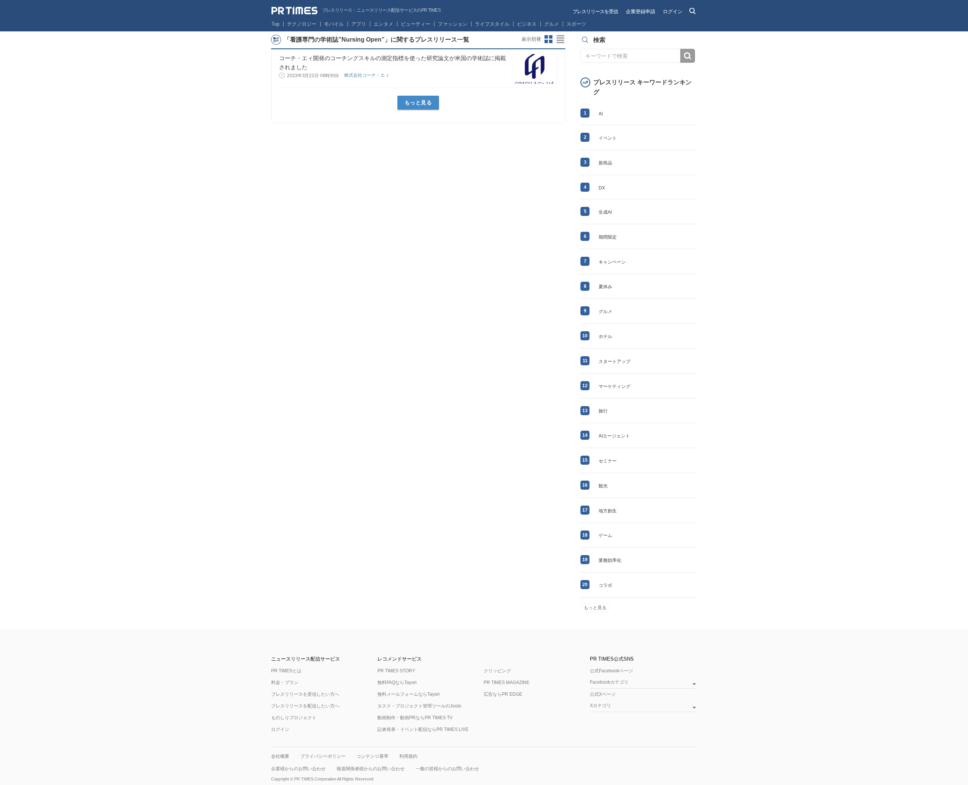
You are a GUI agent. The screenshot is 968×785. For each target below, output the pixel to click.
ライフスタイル (492, 24)
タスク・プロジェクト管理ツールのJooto (419, 706)
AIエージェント (614, 436)
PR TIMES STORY (396, 670)
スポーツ (576, 24)
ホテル (605, 336)
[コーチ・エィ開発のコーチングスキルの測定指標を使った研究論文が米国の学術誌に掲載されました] (534, 69)
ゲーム (605, 535)
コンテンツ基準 (372, 756)
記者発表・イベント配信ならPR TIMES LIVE (422, 729)
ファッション (452, 24)
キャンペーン (612, 262)
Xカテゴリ (600, 705)
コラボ (605, 585)
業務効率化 (610, 560)
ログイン (673, 11)
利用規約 (408, 756)
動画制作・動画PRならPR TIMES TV (415, 717)
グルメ (551, 24)
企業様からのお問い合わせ (298, 768)
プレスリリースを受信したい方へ (305, 694)
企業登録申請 (640, 11)
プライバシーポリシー (323, 756)
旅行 (603, 411)
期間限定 (608, 237)
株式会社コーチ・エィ (367, 75)
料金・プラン (284, 682)
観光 (603, 486)
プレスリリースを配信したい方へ (305, 706)
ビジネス (527, 24)
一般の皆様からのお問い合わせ (447, 768)
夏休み (605, 286)
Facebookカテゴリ (609, 682)
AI (601, 113)
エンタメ (383, 24)
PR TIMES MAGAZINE (506, 682)
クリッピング (497, 670)
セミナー (608, 461)
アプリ (358, 24)
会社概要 (280, 756)
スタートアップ (614, 361)
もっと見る (418, 102)
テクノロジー (301, 24)
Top (275, 24)
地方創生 (608, 511)
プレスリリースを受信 (595, 11)
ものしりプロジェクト (293, 717)
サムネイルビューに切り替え (548, 39)
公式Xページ (603, 694)
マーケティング (614, 386)
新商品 (605, 163)
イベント (608, 138)
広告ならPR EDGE (503, 694)
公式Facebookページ (611, 670)
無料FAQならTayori (397, 682)
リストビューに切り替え (560, 39)
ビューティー (415, 24)
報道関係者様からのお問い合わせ (371, 768)
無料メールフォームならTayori (408, 694)
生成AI (605, 212)
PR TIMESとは (286, 670)
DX (602, 188)
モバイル (334, 24)
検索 (687, 56)
